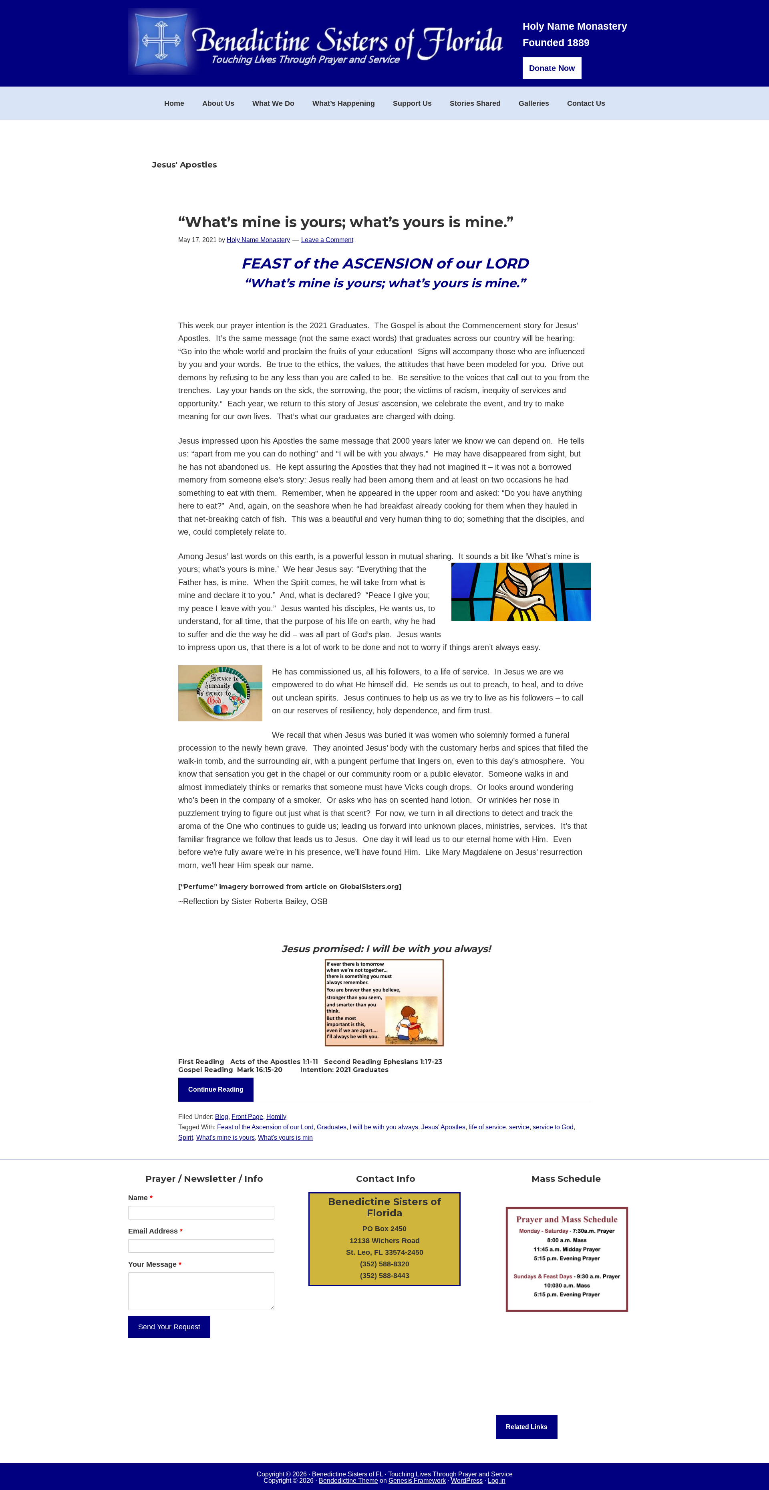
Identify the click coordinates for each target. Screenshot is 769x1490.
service (519, 1127)
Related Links (527, 1426)
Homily (276, 1116)
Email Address (155, 1231)
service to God (553, 1127)
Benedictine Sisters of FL (347, 1474)
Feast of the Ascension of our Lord (265, 1127)
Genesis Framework (417, 1480)
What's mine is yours (225, 1137)
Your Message (154, 1264)
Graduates (331, 1127)
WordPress (467, 1480)
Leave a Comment (327, 239)
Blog (221, 1116)
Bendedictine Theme (348, 1480)
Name (140, 1198)
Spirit (185, 1137)
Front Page (247, 1116)
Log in (496, 1480)
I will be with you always (384, 1127)
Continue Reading (216, 1089)
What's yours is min (285, 1137)
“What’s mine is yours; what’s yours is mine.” (345, 222)
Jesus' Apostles (443, 1127)
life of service (487, 1127)
